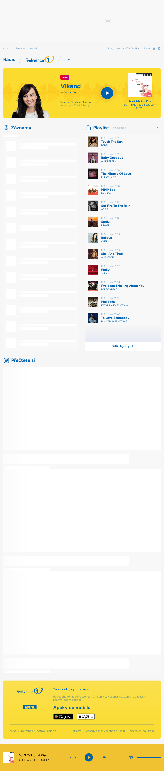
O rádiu (7, 48)
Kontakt (34, 48)
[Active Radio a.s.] (30, 712)
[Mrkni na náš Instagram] (154, 48)
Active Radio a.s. (47, 731)
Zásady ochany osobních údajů (105, 731)
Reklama (20, 48)
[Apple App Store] (86, 717)
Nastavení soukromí (142, 731)
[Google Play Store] (63, 717)
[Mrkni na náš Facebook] (159, 48)
